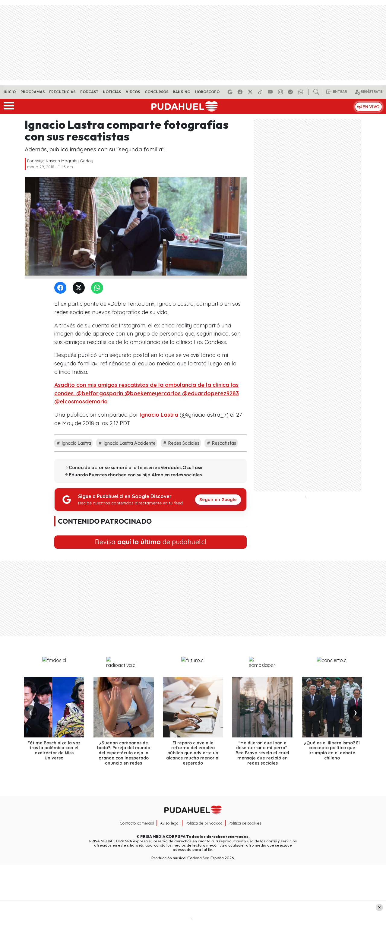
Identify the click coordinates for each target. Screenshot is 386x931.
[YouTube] (271, 92)
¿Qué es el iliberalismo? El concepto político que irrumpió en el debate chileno (332, 750)
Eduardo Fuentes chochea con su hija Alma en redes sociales (135, 475)
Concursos (156, 92)
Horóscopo (207, 92)
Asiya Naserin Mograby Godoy (64, 160)
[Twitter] (80, 288)
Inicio (10, 92)
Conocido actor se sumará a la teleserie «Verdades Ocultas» (135, 467)
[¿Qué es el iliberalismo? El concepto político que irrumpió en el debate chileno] (332, 707)
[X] (251, 92)
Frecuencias (62, 92)
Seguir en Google (218, 499)
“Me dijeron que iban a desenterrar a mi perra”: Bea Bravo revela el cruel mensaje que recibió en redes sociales (262, 753)
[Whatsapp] (301, 92)
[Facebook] (241, 92)
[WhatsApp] (98, 288)
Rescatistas (223, 443)
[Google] (231, 92)
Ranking (181, 92)
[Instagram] (281, 92)
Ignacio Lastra (159, 414)
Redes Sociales (183, 443)
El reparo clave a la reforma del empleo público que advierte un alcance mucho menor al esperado (193, 753)
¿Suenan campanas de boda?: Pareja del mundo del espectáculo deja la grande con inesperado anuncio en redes (123, 753)
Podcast (89, 92)
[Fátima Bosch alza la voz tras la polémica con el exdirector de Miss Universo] (54, 707)
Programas (33, 92)
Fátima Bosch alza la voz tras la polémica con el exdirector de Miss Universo (54, 750)
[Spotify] (291, 92)
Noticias (112, 92)
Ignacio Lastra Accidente (129, 443)
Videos (133, 92)
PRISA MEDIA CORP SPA (162, 836)
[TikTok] (261, 92)
